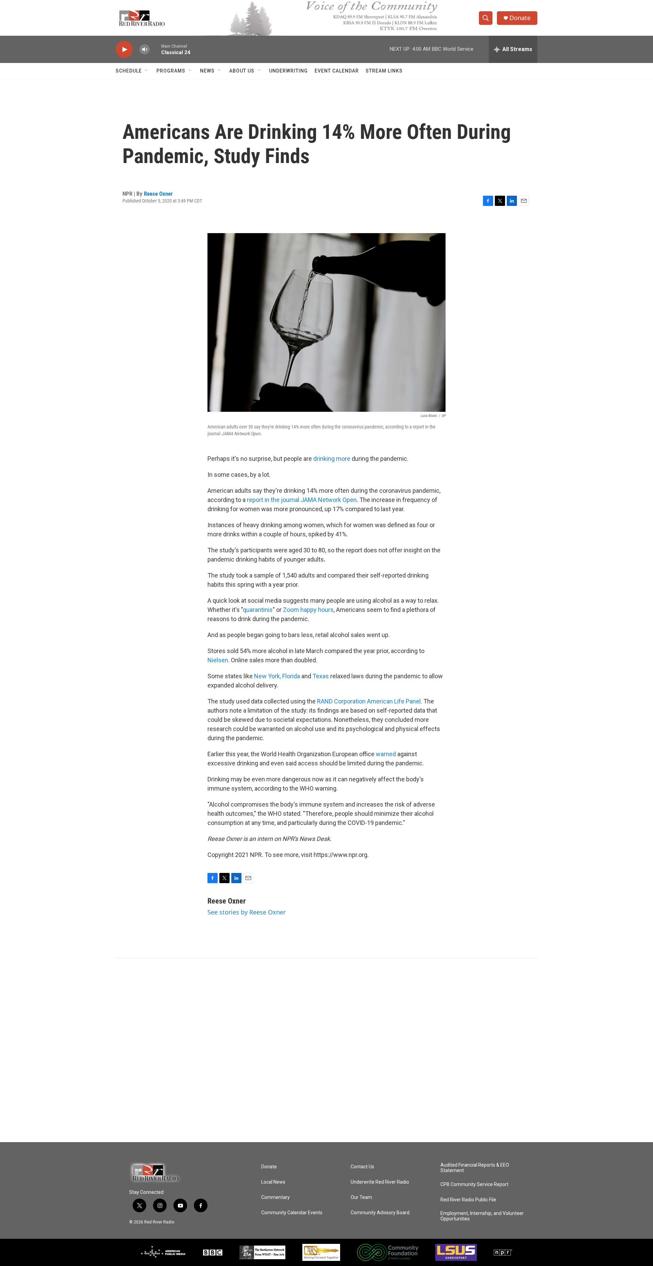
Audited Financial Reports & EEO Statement (474, 1168)
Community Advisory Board (380, 1212)
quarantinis (258, 609)
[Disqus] (326, 1050)
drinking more (332, 458)
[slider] (155, 49)
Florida (291, 676)
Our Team (361, 1197)
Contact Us (362, 1166)
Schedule (129, 71)
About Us (241, 71)
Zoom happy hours (308, 609)
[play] (124, 49)
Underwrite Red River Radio (380, 1182)
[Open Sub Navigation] (147, 71)
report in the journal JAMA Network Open (302, 499)
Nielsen (217, 660)
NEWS (207, 71)
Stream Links (384, 71)
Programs (170, 71)
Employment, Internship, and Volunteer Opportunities (482, 1216)
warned (386, 754)
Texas (321, 676)
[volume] (144, 49)
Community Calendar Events (291, 1212)
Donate (520, 17)
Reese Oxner (158, 193)
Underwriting (288, 71)
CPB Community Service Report (474, 1184)
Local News (273, 1182)
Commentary (275, 1197)
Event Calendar (337, 71)
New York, (267, 676)
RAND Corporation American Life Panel (369, 701)
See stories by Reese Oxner (246, 912)
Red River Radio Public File (468, 1199)
